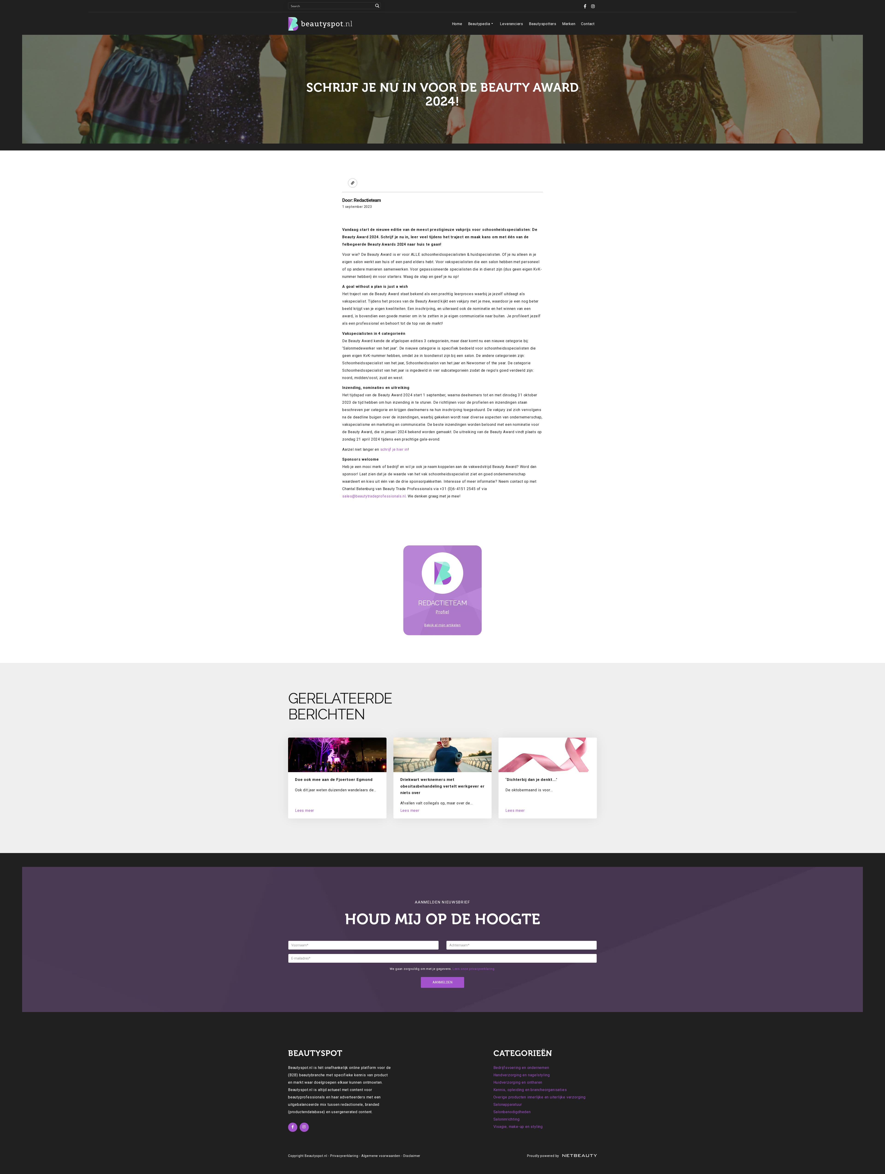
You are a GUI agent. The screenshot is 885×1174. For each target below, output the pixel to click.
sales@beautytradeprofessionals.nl (374, 496)
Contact (588, 24)
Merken (568, 24)
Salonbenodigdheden (512, 1112)
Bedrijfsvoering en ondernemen (521, 1067)
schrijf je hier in (394, 449)
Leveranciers (511, 24)
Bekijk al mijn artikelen (442, 625)
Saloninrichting (506, 1119)
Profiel (442, 611)
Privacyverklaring (344, 1156)
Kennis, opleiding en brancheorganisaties (530, 1090)
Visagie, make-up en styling (518, 1126)
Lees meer (304, 810)
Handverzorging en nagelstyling (521, 1075)
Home (457, 24)
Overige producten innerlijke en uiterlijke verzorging (539, 1097)
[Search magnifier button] (377, 6)
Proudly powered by (543, 1156)
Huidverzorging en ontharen (518, 1082)
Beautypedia (479, 24)
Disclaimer (411, 1156)
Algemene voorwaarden (380, 1156)
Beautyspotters (542, 24)
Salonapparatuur (507, 1104)
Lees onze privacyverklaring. (474, 969)
